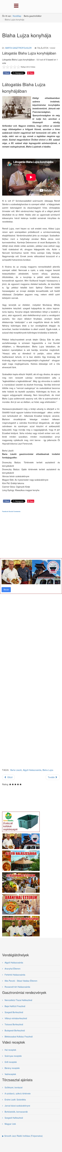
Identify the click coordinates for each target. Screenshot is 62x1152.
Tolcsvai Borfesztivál (13, 1024)
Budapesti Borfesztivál (14, 1030)
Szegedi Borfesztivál (13, 1012)
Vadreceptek (10, 1074)
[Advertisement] (31, 642)
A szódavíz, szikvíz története (17, 1093)
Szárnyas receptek (13, 1055)
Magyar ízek (10, 1123)
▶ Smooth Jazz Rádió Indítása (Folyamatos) (22, 1135)
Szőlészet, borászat (13, 1087)
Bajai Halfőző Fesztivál (14, 1006)
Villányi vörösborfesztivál (15, 1018)
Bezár (6, 589)
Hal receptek (10, 1049)
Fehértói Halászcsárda (14, 974)
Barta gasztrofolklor (18, 47)
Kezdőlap (17, 15)
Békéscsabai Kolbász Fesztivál (18, 1036)
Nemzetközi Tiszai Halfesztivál (18, 1000)
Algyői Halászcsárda (13, 962)
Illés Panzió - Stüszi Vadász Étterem (20, 980)
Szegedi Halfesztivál (13, 1117)
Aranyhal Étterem (12, 968)
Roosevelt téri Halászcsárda (17, 986)
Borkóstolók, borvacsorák (16, 1111)
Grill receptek (10, 1062)
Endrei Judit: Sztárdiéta (15, 1099)
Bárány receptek (12, 1068)
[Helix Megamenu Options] (15, 6)
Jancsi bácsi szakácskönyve (17, 1105)
